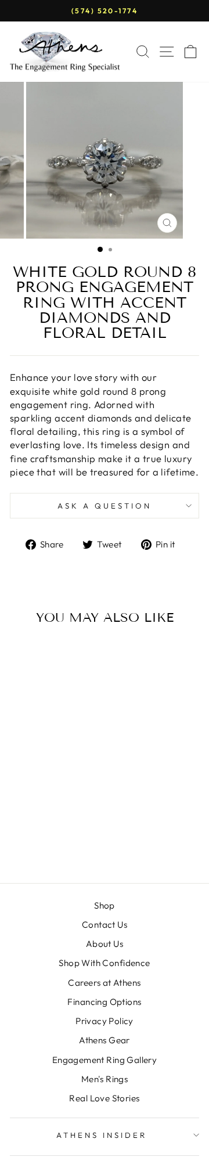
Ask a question (104, 505)
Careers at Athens (104, 982)
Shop (104, 905)
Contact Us (104, 924)
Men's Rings (104, 1078)
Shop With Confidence (104, 962)
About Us (104, 943)
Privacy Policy (104, 1020)
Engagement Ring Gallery (104, 1059)
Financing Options (104, 1001)
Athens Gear (104, 1040)
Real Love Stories (104, 1098)
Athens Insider (101, 1135)
